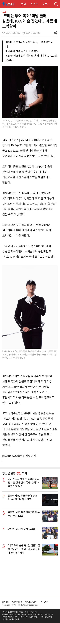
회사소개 (5, 602)
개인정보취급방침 (31, 602)
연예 (23, 4)
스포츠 (34, 4)
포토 (44, 4)
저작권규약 (45, 602)
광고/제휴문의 (17, 602)
